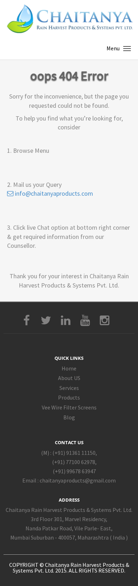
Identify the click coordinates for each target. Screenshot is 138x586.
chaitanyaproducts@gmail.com (78, 480)
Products (69, 397)
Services (69, 387)
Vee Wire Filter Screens (69, 407)
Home (69, 368)
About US (69, 377)
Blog (69, 417)
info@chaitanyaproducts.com (53, 193)
